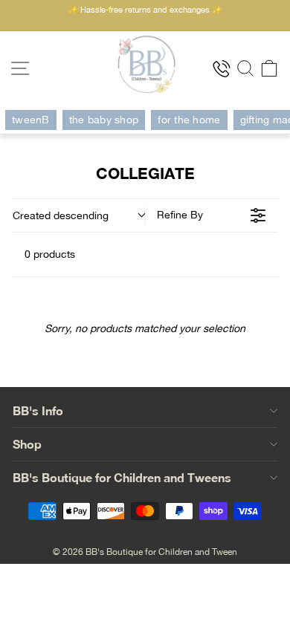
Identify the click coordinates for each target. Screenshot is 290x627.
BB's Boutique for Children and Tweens (122, 477)
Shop (27, 444)
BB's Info (38, 410)
